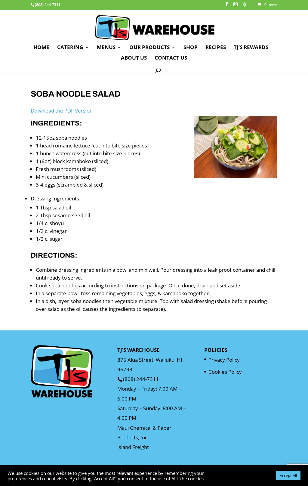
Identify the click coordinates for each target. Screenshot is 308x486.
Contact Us (171, 58)
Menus (106, 48)
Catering (70, 48)
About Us (134, 58)
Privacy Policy (224, 359)
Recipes (215, 48)
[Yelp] (244, 6)
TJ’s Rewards (251, 48)
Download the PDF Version (62, 110)
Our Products (149, 48)
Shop (190, 48)
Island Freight (133, 447)
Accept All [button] (288, 475)
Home (41, 48)
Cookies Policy (225, 371)
